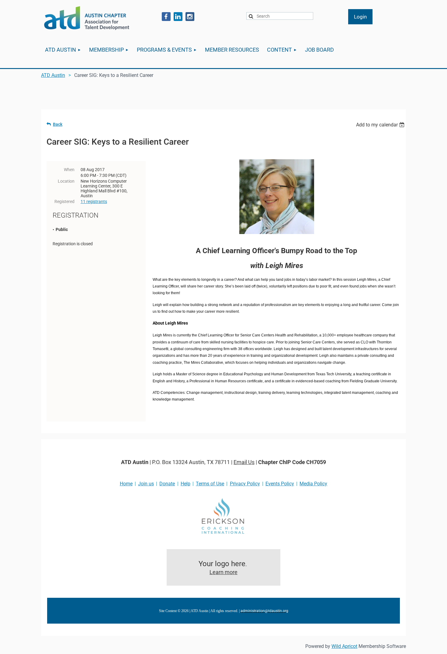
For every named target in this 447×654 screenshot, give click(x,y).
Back (57, 124)
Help (185, 484)
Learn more (223, 572)
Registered (64, 201)
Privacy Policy (245, 484)
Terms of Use (210, 484)
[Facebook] (166, 16)
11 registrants (94, 201)
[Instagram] (189, 16)
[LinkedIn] (178, 16)
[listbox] (381, 125)
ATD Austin (53, 75)
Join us (146, 484)
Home (126, 484)
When (69, 169)
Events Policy (279, 484)
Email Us (244, 462)
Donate (167, 484)
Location (66, 181)
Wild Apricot (344, 646)
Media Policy (313, 484)
